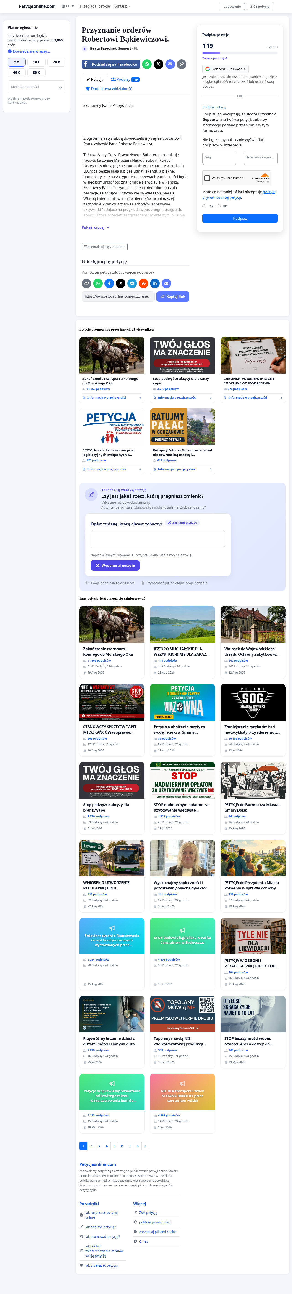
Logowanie (232, 6)
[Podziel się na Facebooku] (109, 283)
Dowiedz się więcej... (31, 51)
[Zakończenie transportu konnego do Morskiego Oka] (111, 370)
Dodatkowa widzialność (111, 88)
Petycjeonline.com (37, 6)
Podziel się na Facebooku (114, 64)
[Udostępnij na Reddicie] (143, 283)
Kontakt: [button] (121, 6)
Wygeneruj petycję (118, 565)
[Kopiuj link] (181, 64)
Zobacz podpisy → (215, 58)
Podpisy (127, 79)
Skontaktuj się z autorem (106, 247)
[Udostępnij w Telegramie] (132, 283)
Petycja (96, 79)
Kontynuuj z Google (229, 69)
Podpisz (240, 218)
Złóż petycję (259, 6)
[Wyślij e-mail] (170, 64)
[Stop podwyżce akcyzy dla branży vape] (182, 370)
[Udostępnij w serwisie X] (158, 64)
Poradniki (89, 1203)
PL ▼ (70, 6)
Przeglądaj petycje (95, 6)
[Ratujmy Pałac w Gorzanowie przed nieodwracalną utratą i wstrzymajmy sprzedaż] (182, 441)
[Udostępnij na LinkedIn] (155, 283)
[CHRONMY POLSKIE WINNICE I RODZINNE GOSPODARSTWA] (253, 370)
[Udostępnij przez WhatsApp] (147, 64)
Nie (225, 206)
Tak (211, 206)
